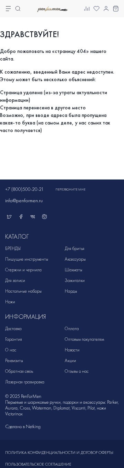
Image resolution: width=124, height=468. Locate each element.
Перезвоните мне (70, 189)
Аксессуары (75, 259)
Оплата (72, 328)
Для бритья (74, 248)
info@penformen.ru (24, 200)
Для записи (15, 280)
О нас (10, 349)
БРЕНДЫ (13, 248)
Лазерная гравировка (24, 381)
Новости (72, 349)
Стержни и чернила (23, 269)
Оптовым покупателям (84, 339)
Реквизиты (14, 360)
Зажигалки (75, 280)
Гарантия (13, 339)
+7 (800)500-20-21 (24, 189)
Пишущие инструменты (26, 259)
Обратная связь (19, 371)
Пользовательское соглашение (38, 464)
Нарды (71, 291)
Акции (70, 360)
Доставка (13, 328)
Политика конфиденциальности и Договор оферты (59, 452)
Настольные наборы (23, 291)
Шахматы (73, 269)
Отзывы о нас (77, 371)
